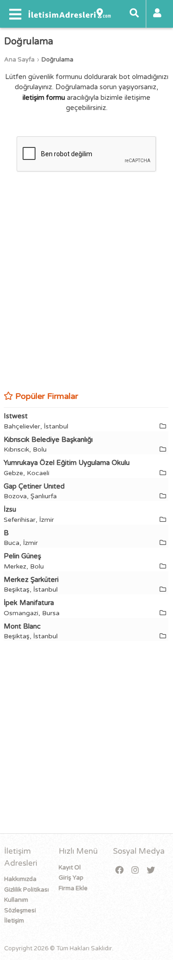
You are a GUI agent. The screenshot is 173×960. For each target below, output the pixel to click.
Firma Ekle (73, 888)
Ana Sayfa (19, 59)
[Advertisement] (86, 294)
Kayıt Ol (70, 867)
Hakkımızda (20, 879)
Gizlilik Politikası (26, 889)
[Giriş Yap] (157, 14)
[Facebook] (119, 870)
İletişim (14, 920)
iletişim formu (44, 97)
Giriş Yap (71, 877)
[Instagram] (135, 870)
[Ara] (134, 14)
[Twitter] (150, 870)
